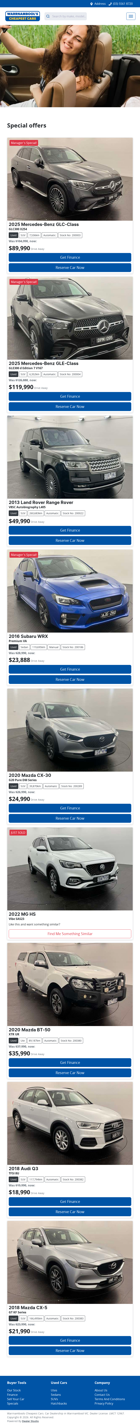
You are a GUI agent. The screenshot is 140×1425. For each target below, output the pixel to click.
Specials (12, 1403)
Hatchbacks (59, 1403)
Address (100, 4)
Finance (12, 1395)
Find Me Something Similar (70, 933)
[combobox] (65, 16)
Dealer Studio (30, 1421)
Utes (54, 1390)
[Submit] (48, 16)
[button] (130, 16)
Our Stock (14, 1390)
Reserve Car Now (70, 267)
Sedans (56, 1395)
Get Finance (70, 257)
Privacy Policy (104, 1403)
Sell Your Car (15, 1399)
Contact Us (102, 1395)
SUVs (54, 1399)
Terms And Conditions (110, 1399)
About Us (101, 1390)
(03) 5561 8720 (123, 4)
